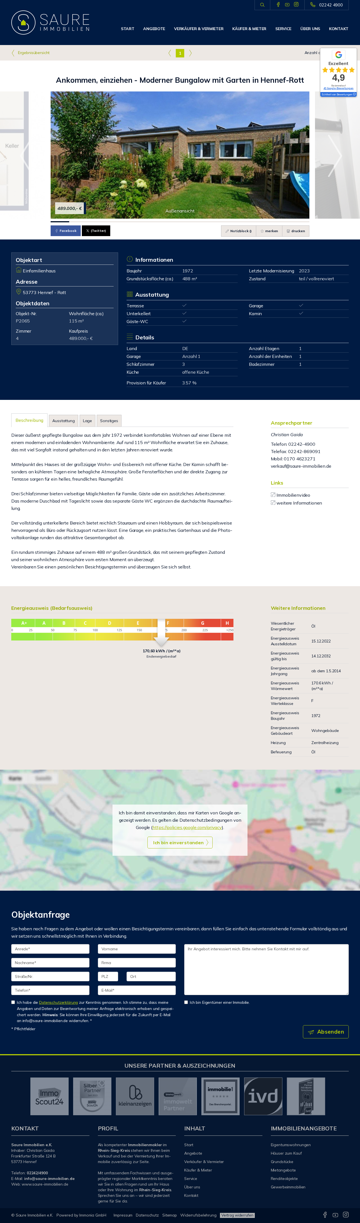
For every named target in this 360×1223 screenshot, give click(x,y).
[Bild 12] (263, 221)
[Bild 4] (115, 221)
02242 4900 (331, 5)
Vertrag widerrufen (237, 1215)
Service (283, 28)
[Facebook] (278, 5)
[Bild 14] (300, 221)
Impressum (123, 1215)
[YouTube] (287, 5)
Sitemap (169, 1215)
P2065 (23, 321)
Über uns (310, 28)
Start (127, 28)
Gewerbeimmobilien (288, 1187)
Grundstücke (282, 1161)
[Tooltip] (354, 95)
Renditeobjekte (284, 1178)
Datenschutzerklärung (58, 1002)
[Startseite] (50, 22)
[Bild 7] (170, 221)
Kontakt (338, 28)
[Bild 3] (96, 221)
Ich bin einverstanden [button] (178, 842)
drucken (298, 231)
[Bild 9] (208, 221)
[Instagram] (296, 5)
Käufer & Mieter (249, 28)
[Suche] (262, 5)
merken (271, 231)
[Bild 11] (244, 221)
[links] (170, 52)
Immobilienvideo (293, 495)
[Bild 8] (189, 221)
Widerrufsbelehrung (198, 1215)
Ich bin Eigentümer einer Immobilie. (220, 1002)
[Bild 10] (226, 221)
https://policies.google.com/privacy (187, 827)
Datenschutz (147, 1215)
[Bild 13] (281, 221)
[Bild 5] (134, 221)
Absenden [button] (330, 1031)
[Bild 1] (60, 221)
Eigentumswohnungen (291, 1144)
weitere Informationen (299, 503)
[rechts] (190, 52)
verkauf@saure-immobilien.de (301, 466)
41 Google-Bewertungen (338, 88)
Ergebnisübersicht (33, 52)
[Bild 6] (152, 221)
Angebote (154, 28)
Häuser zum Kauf (286, 1153)
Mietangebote (283, 1170)
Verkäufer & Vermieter (198, 28)
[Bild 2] (78, 221)
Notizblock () (241, 231)
